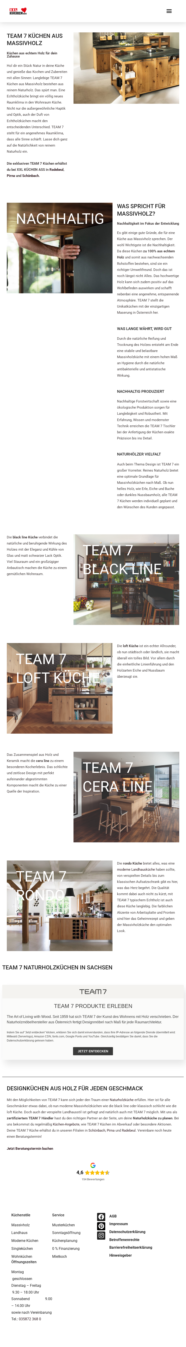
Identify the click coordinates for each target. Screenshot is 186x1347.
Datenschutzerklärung (20, 1040)
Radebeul (56, 170)
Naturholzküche (122, 1100)
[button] (169, 11)
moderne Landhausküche (136, 869)
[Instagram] (101, 1235)
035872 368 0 (30, 1319)
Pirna (11, 176)
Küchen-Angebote (66, 1124)
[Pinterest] (101, 1226)
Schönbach (30, 176)
